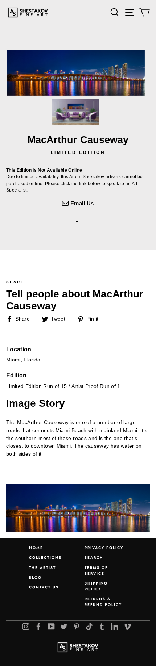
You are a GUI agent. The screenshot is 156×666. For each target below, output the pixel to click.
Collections (45, 557)
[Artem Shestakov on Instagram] (25, 626)
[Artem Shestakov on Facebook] (38, 626)
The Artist (42, 567)
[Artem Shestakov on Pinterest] (76, 626)
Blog (35, 577)
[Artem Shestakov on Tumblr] (102, 626)
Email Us (81, 203)
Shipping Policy (96, 586)
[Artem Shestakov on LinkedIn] (114, 626)
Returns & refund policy (103, 601)
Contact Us (44, 587)
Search (94, 557)
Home (36, 547)
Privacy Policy (104, 547)
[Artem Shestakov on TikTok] (89, 626)
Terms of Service (96, 570)
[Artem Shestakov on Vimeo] (127, 626)
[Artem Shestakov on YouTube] (51, 626)
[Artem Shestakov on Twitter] (63, 626)
